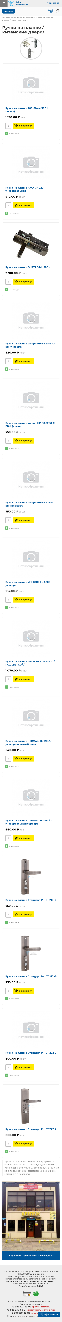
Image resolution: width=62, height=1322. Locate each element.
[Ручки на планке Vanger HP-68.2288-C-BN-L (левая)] (31, 400)
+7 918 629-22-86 (20, 1313)
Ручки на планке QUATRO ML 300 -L (28, 267)
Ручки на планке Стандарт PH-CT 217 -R (31, 976)
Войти (18, 2)
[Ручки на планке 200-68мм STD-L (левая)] (31, 85)
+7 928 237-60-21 (16, 1310)
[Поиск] (57, 11)
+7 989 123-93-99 (21, 1307)
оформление (51, 1314)
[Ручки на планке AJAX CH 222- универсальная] (31, 164)
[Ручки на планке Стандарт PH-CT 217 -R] (31, 953)
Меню (4, 3)
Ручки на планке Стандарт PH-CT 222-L (30, 1052)
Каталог (8, 11)
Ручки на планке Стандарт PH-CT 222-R (30, 1129)
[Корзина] (50, 11)
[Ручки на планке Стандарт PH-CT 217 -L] (31, 877)
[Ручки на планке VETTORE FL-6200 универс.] (31, 559)
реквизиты (38, 1274)
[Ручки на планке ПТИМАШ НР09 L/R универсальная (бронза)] (31, 718)
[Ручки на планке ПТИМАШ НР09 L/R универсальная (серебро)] (31, 797)
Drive (40, 1286)
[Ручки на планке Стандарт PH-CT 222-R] (31, 1106)
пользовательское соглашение (22, 1281)
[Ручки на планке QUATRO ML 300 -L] (31, 244)
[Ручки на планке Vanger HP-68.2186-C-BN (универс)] (31, 320)
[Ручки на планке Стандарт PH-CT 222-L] (31, 1029)
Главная (6, 17)
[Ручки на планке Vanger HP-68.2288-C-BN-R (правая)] (31, 479)
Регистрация (22, 4)
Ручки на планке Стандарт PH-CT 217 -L (30, 900)
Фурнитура (18, 17)
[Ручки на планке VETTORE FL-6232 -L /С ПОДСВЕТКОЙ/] (31, 638)
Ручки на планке (34, 17)
